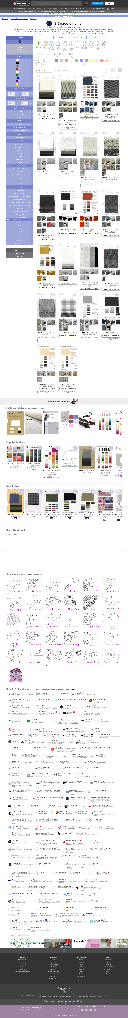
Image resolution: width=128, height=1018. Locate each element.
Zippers (81, 969)
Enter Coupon (54, 973)
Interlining (81, 966)
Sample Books (81, 976)
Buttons (81, 962)
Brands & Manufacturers (19, 19)
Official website (100, 34)
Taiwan (79, 996)
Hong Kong (85, 996)
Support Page (37, 1007)
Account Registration (53, 971)
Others (108, 971)
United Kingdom (42, 996)
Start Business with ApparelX (22, 971)
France (49, 996)
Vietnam (100, 996)
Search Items (54, 962)
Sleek (81, 971)
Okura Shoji (23, 964)
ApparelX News (53, 978)
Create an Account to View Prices (46, 118)
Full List (73, 689)
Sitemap (108, 973)
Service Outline (22, 959)
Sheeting (81, 973)
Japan (106, 995)
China (74, 996)
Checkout (54, 966)
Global (21, 995)
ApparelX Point (23, 969)
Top (54, 959)
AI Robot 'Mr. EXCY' (53, 976)
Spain (57, 996)
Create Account (97, 3)
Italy (54, 996)
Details (71, 16)
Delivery (108, 964)
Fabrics (81, 959)
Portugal (62, 996)
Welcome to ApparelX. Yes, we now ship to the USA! (65, 14)
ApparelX (5, 19)
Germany (68, 996)
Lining (81, 964)
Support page (65, 401)
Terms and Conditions (76, 1007)
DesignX (22, 966)
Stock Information (108, 966)
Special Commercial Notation (91, 1007)
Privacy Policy (103, 1007)
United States (30, 995)
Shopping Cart (53, 964)
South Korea (93, 996)
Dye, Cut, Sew (108, 969)
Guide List (108, 959)
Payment (108, 962)
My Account (53, 969)
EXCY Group (23, 962)
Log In (109, 3)
